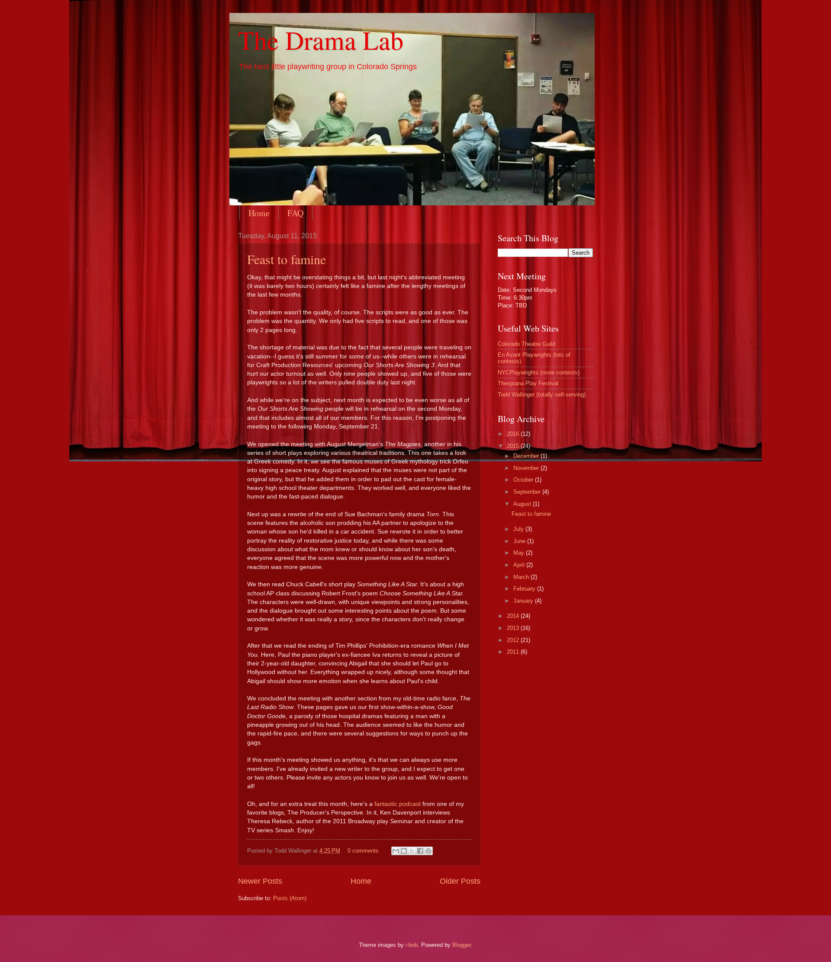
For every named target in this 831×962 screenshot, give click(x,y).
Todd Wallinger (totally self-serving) (542, 394)
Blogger (461, 945)
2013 (514, 628)
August (523, 504)
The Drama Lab (320, 39)
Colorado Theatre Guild (526, 344)
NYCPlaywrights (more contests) (539, 372)
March (522, 577)
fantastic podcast (397, 804)
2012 (514, 640)
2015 (514, 446)
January (524, 601)
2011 (514, 652)
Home (259, 213)
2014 (514, 616)
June (520, 541)
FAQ (295, 213)
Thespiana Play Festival (528, 383)
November (527, 468)
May (519, 553)
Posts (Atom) (289, 898)
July (519, 529)
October (524, 479)
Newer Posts (260, 881)
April (519, 565)
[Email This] (395, 851)
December (527, 456)
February (525, 588)
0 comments (363, 850)
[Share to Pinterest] (428, 851)
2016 (514, 434)
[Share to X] (412, 851)
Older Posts (460, 881)
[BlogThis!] (403, 851)
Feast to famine (286, 259)
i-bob (412, 945)
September (527, 492)
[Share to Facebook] (420, 851)
